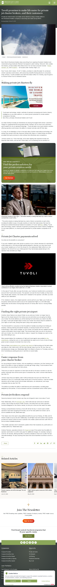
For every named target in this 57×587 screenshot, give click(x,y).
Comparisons (5, 548)
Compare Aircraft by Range (8, 556)
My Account (49, 2)
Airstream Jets (20, 401)
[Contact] (35, 542)
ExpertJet (28, 430)
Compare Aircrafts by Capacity (8, 558)
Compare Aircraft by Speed (8, 560)
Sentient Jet (4, 67)
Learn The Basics (6, 565)
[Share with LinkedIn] (41, 443)
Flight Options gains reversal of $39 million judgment (40, 490)
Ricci (41, 225)
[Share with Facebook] (34, 443)
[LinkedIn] (33, 542)
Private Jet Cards (33, 551)
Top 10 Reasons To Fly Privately (9, 569)
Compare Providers (6, 551)
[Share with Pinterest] (47, 443)
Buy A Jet (31, 560)
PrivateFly (14, 67)
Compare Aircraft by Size (7, 554)
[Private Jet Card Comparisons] (24, 2)
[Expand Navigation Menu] (54, 2)
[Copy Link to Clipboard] (51, 443)
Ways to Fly (32, 548)
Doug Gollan (5, 21)
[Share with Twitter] (37, 443)
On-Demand (32, 554)
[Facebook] (24, 542)
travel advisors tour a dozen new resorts (21, 345)
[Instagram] (30, 542)
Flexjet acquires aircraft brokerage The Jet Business (13, 490)
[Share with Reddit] (44, 443)
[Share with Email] (54, 443)
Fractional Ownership (34, 558)
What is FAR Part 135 (34, 569)
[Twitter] (21, 542)
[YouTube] (27, 542)
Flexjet (49, 65)
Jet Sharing (32, 556)
